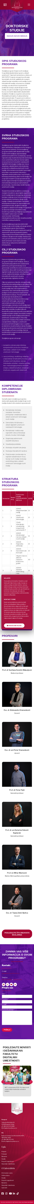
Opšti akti (4, 1184)
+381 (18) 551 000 (8, 1135)
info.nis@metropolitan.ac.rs (11, 1137)
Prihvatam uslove (15, 625)
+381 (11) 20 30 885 (9, 1122)
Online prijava (6, 1171)
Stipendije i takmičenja (8, 1160)
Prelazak (4, 1150)
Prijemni (4, 1148)
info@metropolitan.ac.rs (10, 1124)
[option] (17, 1070)
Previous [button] (3, 1078)
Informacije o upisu (7, 1169)
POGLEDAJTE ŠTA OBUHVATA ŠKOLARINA (17, 934)
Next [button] (31, 1078)
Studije (4, 1155)
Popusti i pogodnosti (8, 1157)
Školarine (4, 1153)
